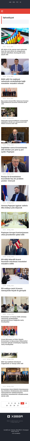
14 (7, 405)
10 (15, 403)
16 (14, 405)
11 (18, 403)
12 (22, 403)
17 (18, 405)
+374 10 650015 (16, 433)
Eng (14, 2)
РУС (17, 2)
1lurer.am (17, 422)
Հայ (10, 2)
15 (10, 405)
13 (26, 403)
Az (20, 2)
